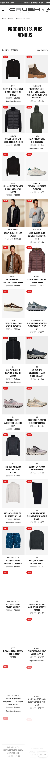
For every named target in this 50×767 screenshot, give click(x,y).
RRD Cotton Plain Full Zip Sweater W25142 (13, 515)
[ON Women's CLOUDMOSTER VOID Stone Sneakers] (36, 350)
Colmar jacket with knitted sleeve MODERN (13, 140)
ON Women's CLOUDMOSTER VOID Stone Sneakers (37, 373)
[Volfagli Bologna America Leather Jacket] (13, 259)
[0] (46, 10)
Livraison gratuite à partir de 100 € (27, 3)
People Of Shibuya (13, 695)
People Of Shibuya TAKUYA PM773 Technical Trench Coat (13, 701)
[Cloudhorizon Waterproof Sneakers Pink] (13, 400)
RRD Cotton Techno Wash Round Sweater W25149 (37, 607)
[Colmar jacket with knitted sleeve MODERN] (13, 119)
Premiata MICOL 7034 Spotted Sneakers (13, 325)
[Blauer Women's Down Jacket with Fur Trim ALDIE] (36, 678)
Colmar (13, 136)
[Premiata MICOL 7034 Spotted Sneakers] (13, 303)
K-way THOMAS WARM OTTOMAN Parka (37, 140)
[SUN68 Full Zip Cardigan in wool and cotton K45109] (13, 69)
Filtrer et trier (11, 50)
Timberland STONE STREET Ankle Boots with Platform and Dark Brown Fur (37, 93)
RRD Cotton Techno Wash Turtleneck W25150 (13, 469)
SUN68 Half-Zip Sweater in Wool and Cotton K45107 (13, 189)
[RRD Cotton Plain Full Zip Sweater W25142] (13, 493)
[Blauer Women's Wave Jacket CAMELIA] (36, 631)
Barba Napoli (13, 230)
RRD (13, 367)
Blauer (36, 276)
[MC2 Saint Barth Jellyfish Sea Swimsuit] (13, 540)
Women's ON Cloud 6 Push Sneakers (37, 468)
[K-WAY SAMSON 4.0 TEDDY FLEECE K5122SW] (13, 631)
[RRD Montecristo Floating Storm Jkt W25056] (13, 350)
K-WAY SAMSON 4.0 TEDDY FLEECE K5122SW (13, 652)
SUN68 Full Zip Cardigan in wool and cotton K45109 (13, 92)
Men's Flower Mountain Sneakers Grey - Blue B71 (37, 326)
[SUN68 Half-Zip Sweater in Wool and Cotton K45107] (13, 166)
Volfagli (13, 276)
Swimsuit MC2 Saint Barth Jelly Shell (37, 750)
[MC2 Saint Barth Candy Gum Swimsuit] (13, 728)
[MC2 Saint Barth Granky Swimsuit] (13, 584)
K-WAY (37, 136)
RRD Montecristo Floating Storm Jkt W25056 (13, 373)
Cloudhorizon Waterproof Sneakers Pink (13, 423)
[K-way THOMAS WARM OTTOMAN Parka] (36, 119)
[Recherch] (43, 10)
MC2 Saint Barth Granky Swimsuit (13, 606)
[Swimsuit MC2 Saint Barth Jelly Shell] (36, 728)
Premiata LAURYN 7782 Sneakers (37, 188)
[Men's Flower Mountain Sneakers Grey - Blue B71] (36, 303)
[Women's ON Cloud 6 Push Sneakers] (36, 446)
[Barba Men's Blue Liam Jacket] (13, 213)
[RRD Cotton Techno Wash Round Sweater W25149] (36, 584)
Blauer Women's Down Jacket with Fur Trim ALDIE (37, 701)
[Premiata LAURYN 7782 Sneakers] (36, 166)
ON (37, 367)
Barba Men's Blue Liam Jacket (13, 234)
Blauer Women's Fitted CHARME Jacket (36, 281)
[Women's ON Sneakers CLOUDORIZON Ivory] (36, 400)
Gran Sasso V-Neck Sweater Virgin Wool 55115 (37, 236)
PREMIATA (36, 183)
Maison (4, 19)
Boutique (10, 19)
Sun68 (13, 86)
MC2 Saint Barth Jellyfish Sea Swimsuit (13, 562)
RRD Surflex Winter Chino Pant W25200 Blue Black (37, 516)
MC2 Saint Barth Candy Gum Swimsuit (13, 750)
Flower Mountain (37, 320)
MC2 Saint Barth (13, 557)
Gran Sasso (37, 230)
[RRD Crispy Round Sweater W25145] (36, 540)
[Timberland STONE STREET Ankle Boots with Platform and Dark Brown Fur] (36, 69)
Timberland (37, 86)
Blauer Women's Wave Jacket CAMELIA (37, 652)
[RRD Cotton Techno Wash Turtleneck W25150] (13, 446)
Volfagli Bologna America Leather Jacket (13, 281)
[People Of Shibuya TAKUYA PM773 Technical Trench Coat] (13, 678)
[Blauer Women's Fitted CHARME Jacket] (36, 259)
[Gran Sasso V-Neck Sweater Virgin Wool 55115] (36, 213)
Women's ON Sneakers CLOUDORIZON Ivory (37, 421)
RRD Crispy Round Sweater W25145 (37, 562)
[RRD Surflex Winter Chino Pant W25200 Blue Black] (36, 493)
